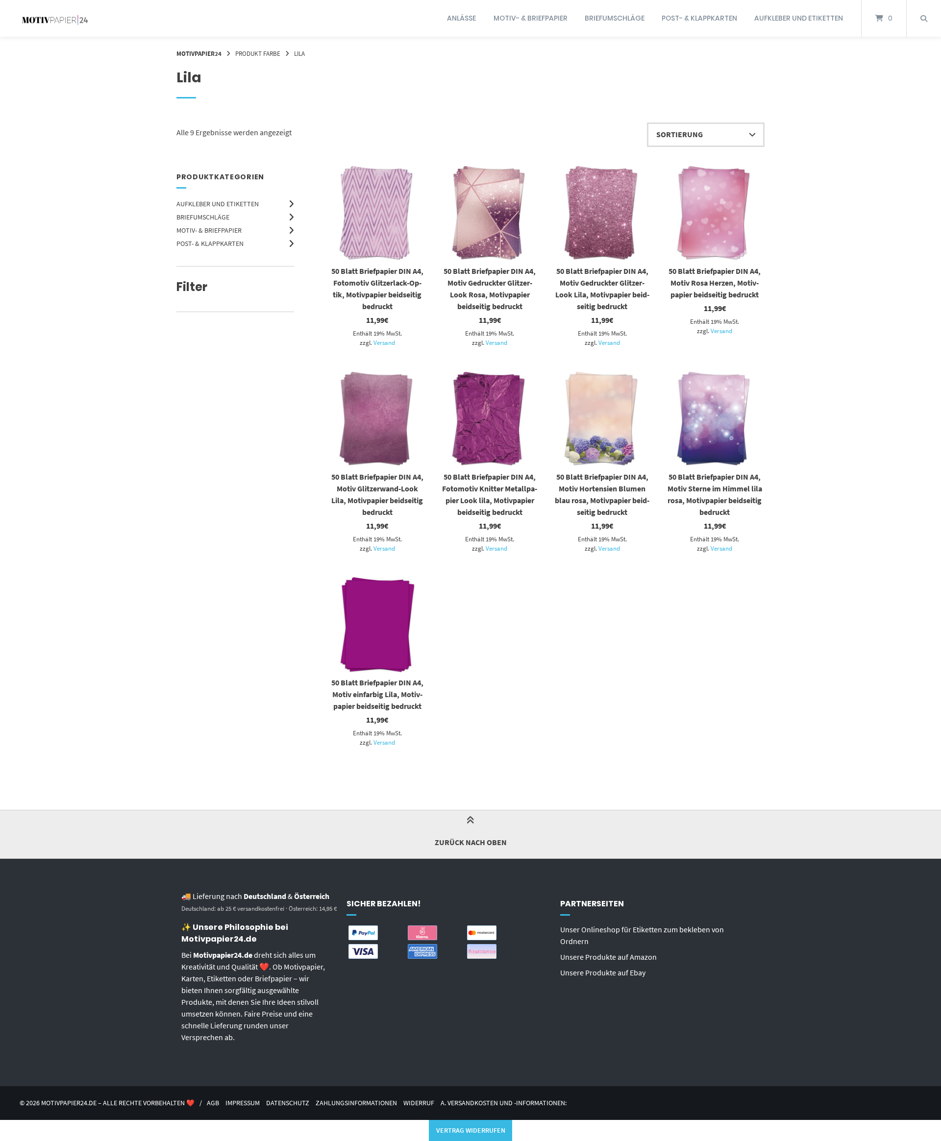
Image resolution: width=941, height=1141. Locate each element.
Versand (384, 342)
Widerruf (418, 1103)
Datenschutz (287, 1103)
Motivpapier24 (199, 53)
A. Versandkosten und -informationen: (504, 1103)
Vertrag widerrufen (470, 1130)
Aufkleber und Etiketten (798, 18)
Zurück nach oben (471, 842)
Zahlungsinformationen (356, 1103)
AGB (213, 1103)
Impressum (242, 1103)
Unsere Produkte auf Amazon (608, 957)
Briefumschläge (614, 18)
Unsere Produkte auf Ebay (602, 972)
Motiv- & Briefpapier (531, 18)
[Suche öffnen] (924, 18)
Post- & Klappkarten (699, 18)
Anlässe (461, 18)
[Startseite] (55, 18)
